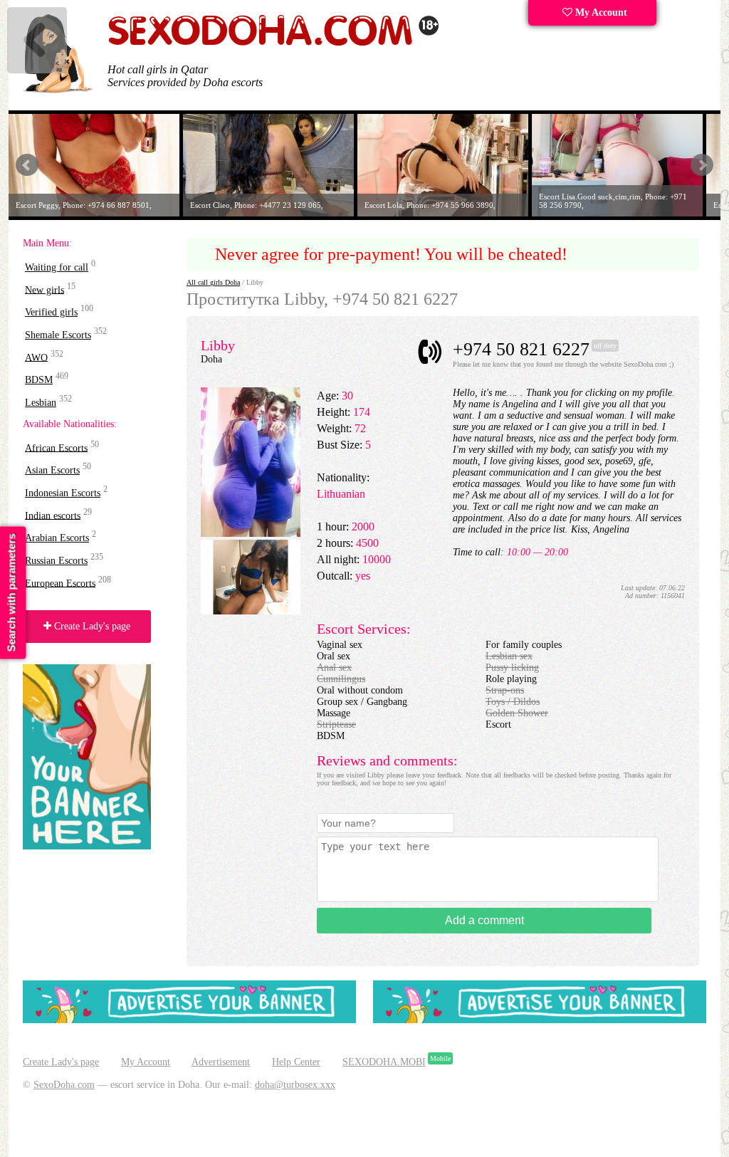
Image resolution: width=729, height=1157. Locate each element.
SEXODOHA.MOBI (384, 1062)
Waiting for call (56, 267)
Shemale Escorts (58, 335)
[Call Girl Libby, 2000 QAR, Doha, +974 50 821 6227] (250, 611)
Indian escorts (52, 515)
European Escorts (60, 582)
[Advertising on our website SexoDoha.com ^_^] (189, 1020)
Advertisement (221, 1062)
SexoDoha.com (64, 1084)
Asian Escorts (52, 470)
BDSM (39, 380)
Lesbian (40, 402)
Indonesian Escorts (62, 493)
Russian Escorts (56, 560)
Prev (27, 165)
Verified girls (51, 312)
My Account (599, 12)
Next (702, 165)
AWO (36, 357)
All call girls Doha (213, 282)
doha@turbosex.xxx (295, 1084)
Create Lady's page (90, 626)
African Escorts (56, 447)
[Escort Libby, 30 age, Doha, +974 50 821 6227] (250, 533)
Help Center (296, 1062)
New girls (44, 289)
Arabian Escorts (57, 538)
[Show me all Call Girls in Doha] (273, 43)
